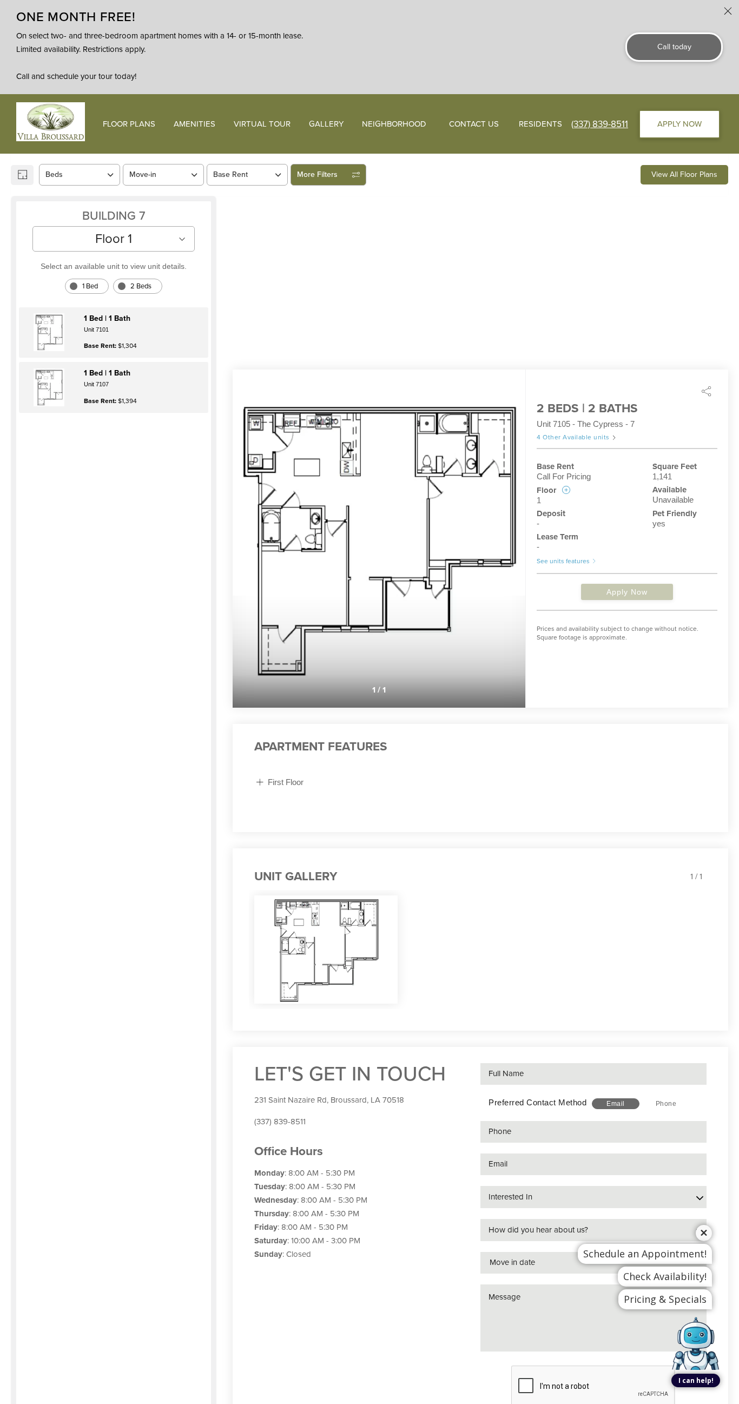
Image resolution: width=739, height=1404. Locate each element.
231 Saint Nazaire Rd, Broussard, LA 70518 (329, 1100)
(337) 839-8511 (599, 124)
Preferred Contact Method (537, 1102)
